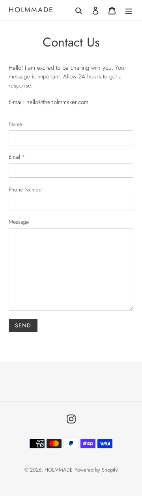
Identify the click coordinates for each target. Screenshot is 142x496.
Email (17, 157)
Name (15, 124)
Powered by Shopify (96, 470)
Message (19, 222)
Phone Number (26, 189)
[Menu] (128, 10)
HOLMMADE (31, 10)
